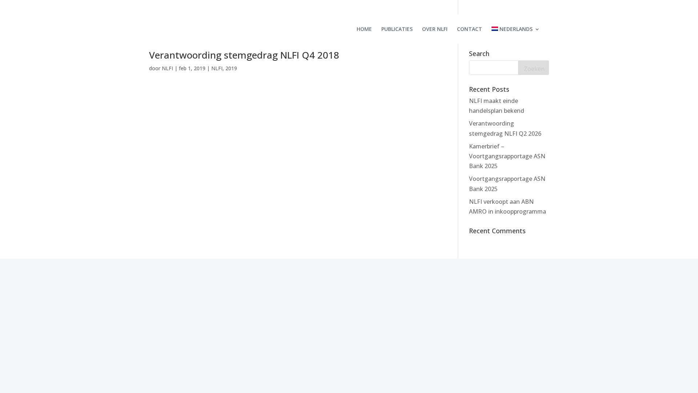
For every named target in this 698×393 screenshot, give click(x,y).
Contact (469, 29)
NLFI (167, 68)
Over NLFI (435, 29)
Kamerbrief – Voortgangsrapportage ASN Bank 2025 (507, 156)
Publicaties (397, 29)
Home (364, 29)
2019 (231, 68)
